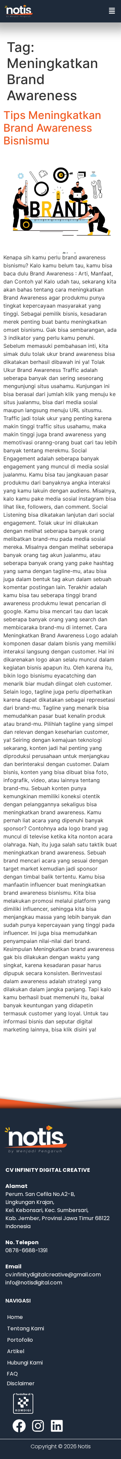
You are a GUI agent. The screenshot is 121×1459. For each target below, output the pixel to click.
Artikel (15, 1351)
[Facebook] (19, 1425)
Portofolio (20, 1340)
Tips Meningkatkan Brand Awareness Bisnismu (52, 128)
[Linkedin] (56, 1425)
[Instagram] (38, 1425)
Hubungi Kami (25, 1363)
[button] (112, 11)
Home (15, 1317)
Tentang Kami (25, 1328)
